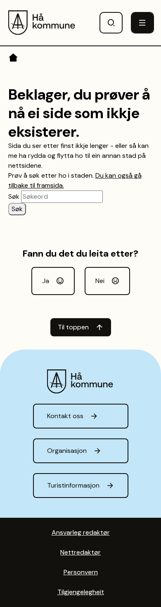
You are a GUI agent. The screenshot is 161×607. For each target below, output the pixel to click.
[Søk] (111, 23)
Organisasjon (67, 450)
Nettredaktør (80, 552)
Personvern (81, 572)
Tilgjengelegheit (80, 592)
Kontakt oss (65, 416)
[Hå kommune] (42, 22)
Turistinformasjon (73, 485)
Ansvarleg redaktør (81, 532)
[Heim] (13, 59)
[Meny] (142, 23)
